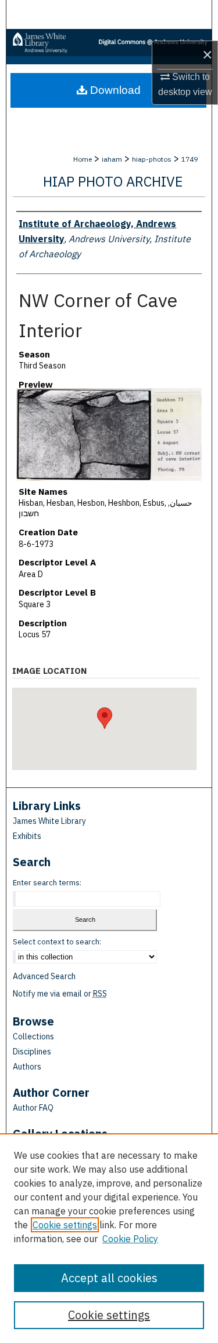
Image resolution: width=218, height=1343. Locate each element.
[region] (109, 1238)
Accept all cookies (109, 1278)
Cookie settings (65, 1225)
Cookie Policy (130, 1239)
